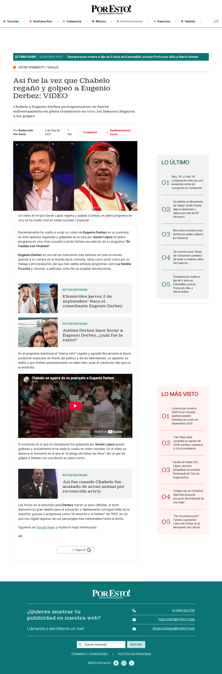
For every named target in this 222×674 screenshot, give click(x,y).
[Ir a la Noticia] (75, 298)
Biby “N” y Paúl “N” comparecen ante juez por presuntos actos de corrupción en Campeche (187, 182)
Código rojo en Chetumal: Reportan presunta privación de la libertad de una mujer (188, 496)
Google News (45, 527)
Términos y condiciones (89, 654)
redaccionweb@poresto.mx (174, 628)
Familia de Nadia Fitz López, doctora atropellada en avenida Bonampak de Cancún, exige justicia (186, 469)
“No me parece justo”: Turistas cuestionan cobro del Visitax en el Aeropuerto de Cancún (186, 521)
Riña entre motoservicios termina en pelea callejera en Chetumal (188, 234)
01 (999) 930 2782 (183, 610)
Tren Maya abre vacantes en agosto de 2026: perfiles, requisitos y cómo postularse (188, 443)
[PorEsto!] (111, 10)
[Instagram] (123, 663)
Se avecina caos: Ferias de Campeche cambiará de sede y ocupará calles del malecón (188, 257)
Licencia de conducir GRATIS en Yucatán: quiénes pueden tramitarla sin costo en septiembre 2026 (185, 416)
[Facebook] (116, 663)
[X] (131, 663)
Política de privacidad (134, 654)
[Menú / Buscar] (216, 21)
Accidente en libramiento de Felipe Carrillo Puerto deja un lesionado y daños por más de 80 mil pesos (188, 209)
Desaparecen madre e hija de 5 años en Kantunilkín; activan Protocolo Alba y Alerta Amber (186, 284)
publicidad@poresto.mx (176, 619)
